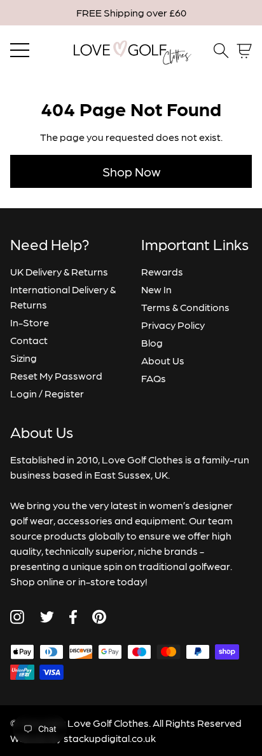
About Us (162, 360)
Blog (152, 342)
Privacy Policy (173, 325)
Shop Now (131, 171)
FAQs (153, 378)
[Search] (221, 50)
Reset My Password (56, 375)
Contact (29, 340)
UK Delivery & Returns (59, 271)
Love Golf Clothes (108, 723)
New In (156, 289)
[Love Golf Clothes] (131, 50)
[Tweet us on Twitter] (46, 617)
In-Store (29, 322)
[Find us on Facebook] (73, 617)
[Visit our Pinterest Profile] (99, 616)
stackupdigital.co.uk (110, 738)
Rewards (162, 271)
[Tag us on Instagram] (17, 617)
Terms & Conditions (185, 307)
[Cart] (244, 51)
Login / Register (47, 393)
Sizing (23, 358)
